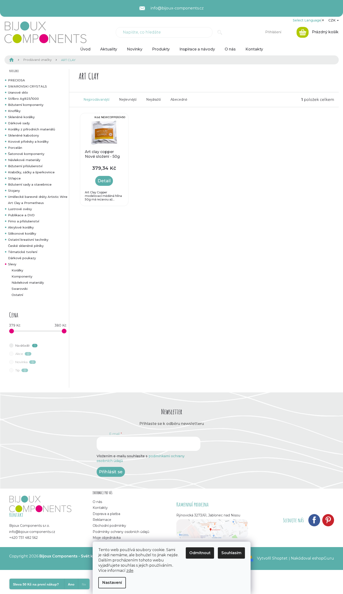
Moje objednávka (107, 538)
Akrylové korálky (21, 227)
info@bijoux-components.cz (32, 532)
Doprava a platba (106, 514)
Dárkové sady (19, 123)
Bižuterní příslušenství (25, 166)
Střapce (14, 178)
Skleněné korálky (21, 117)
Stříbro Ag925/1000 (23, 98)
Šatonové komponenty (26, 154)
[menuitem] (85, 49)
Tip (20, 370)
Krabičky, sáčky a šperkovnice (31, 172)
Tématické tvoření (22, 252)
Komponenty (22, 276)
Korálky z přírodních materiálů (31, 129)
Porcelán (15, 148)
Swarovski (20, 289)
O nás (97, 502)
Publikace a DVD (21, 215)
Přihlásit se (111, 471)
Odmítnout (200, 553)
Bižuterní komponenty (25, 105)
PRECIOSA (16, 80)
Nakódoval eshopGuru (312, 558)
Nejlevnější (127, 99)
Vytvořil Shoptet (272, 558)
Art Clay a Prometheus (26, 203)
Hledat (219, 32)
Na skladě (25, 345)
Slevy (12, 264)
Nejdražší (153, 99)
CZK (332, 20)
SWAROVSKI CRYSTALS (27, 86)
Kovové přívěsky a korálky (28, 141)
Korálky (17, 270)
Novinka (24, 362)
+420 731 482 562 (23, 538)
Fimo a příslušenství (23, 221)
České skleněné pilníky (26, 246)
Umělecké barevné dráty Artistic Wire (37, 197)
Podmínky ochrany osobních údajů (121, 532)
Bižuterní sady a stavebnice (30, 184)
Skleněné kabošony (23, 135)
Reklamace (102, 520)
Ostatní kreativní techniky (28, 239)
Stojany (14, 190)
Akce (22, 354)
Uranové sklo (18, 92)
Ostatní (17, 295)
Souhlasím (231, 553)
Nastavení (112, 582)
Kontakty (100, 508)
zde (129, 570)
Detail (104, 180)
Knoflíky (14, 111)
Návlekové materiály (24, 160)
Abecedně (178, 99)
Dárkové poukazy (22, 258)
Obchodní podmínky (109, 525)
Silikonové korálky (22, 233)
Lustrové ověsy (20, 209)
